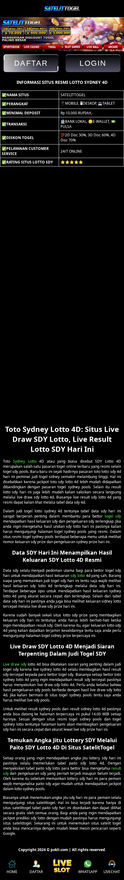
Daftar (31, 63)
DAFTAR (36, 871)
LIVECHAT (112, 871)
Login (93, 63)
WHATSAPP (87, 871)
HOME (12, 871)
